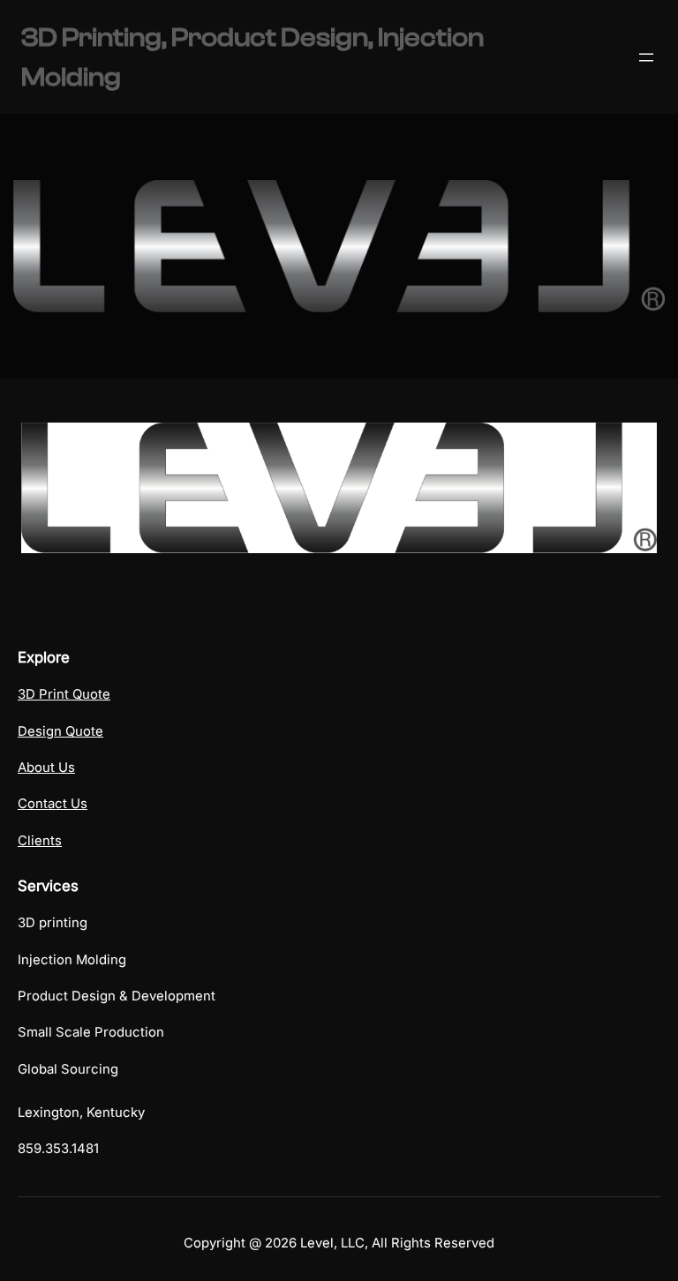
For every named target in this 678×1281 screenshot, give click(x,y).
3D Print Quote (64, 694)
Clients (40, 841)
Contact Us (52, 804)
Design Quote (60, 731)
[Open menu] (646, 57)
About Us (46, 767)
